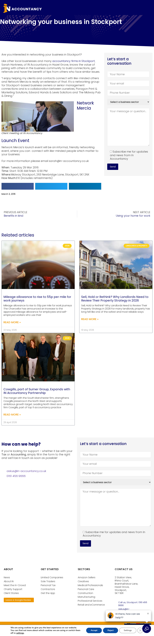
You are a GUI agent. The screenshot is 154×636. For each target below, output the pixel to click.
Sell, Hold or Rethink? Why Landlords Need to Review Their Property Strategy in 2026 (114, 299)
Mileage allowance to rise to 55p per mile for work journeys (37, 299)
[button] (18, 186)
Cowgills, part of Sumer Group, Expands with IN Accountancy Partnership (36, 391)
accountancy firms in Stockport (73, 61)
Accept (94, 630)
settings (20, 633)
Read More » (12, 322)
